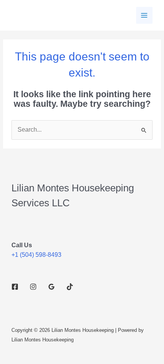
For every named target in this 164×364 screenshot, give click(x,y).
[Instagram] (33, 286)
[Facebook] (14, 286)
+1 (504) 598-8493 (36, 254)
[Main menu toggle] (144, 15)
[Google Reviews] (51, 286)
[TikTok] (69, 286)
